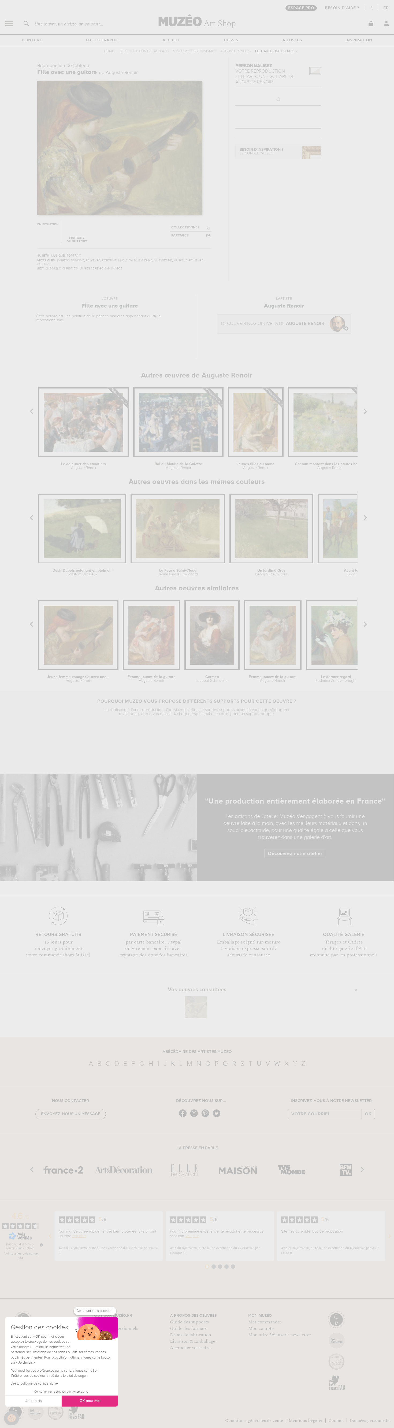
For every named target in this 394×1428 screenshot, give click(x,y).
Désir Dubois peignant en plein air (82, 572)
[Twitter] (218, 1116)
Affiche (171, 40)
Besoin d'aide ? (342, 8)
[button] (11, 1418)
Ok (368, 1114)
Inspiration (358, 40)
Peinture (32, 40)
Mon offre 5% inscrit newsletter (279, 1334)
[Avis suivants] (389, 1236)
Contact (336, 1420)
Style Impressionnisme (193, 51)
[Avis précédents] (50, 1236)
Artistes (292, 40)
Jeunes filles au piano (255, 466)
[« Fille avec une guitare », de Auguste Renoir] (196, 1007)
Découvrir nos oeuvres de (272, 323)
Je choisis (33, 1401)
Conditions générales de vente (254, 1420)
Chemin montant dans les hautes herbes (330, 466)
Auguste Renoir (234, 51)
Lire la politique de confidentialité (34, 1383)
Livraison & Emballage (192, 1341)
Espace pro (301, 8)
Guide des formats (188, 1328)
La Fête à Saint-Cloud (178, 572)
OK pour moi (90, 1401)
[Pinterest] (206, 1116)
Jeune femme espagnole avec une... (78, 679)
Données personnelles (370, 1420)
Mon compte (261, 1328)
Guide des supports (189, 1322)
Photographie (102, 40)
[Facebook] (184, 1116)
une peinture (75, 316)
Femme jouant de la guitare (152, 679)
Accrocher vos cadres (191, 1347)
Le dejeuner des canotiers (83, 466)
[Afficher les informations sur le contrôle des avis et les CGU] (41, 1245)
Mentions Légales (306, 1420)
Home (109, 51)
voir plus (79, 1236)
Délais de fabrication (190, 1334)
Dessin (231, 40)
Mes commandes (265, 1322)
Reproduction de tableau (143, 51)
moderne (117, 316)
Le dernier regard (335, 679)
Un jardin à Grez (271, 572)
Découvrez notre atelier (295, 853)
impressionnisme (49, 320)
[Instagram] (195, 1116)
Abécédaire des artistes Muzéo (197, 1051)
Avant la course (357, 572)
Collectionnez (185, 227)
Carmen (212, 679)
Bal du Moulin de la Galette (178, 466)
